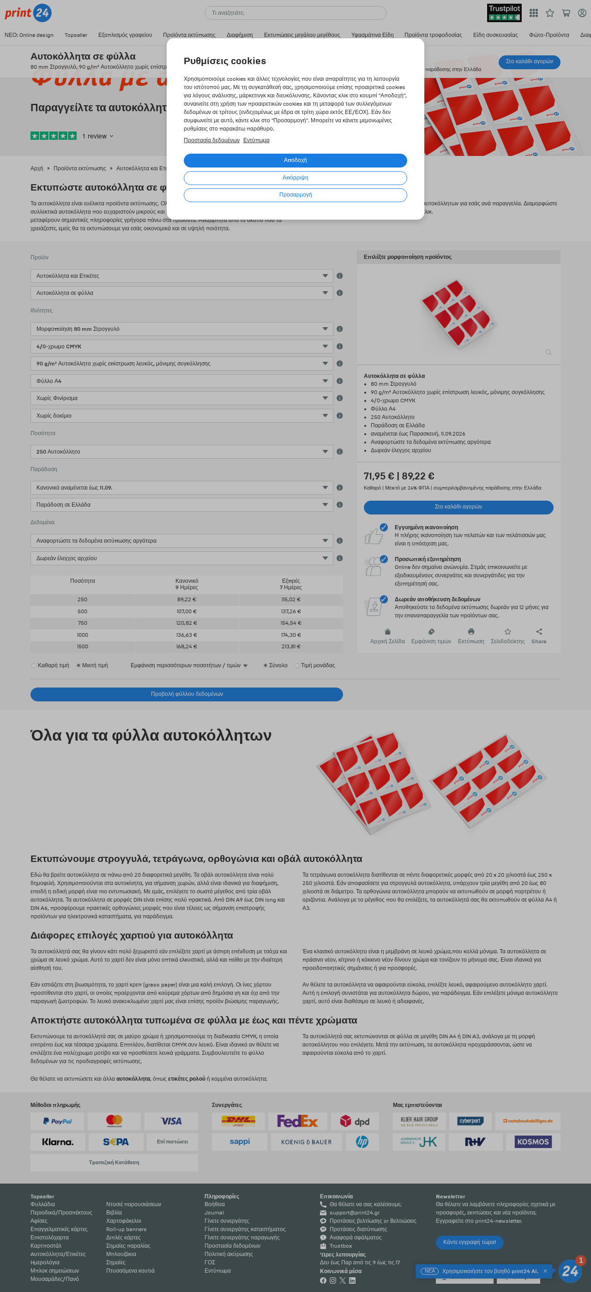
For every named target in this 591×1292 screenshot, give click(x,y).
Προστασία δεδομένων (212, 140)
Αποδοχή (295, 160)
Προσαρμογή (295, 194)
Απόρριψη (295, 177)
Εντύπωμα (256, 140)
